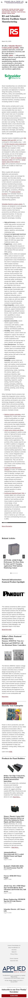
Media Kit (14, 952)
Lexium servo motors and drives (13, 430)
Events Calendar (14, 958)
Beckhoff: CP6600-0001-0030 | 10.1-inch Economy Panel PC (14, 867)
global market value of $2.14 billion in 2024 (13, 161)
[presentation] (14, 549)
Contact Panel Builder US (14, 945)
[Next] (23, 556)
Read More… (16, 797)
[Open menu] (26, 2)
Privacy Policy (14, 954)
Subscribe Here (14, 960)
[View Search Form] (1, 2)
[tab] (10, 573)
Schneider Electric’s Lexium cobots (12, 204)
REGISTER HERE (6, 629)
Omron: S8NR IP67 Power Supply (12, 877)
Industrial (13, 12)
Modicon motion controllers (12, 414)
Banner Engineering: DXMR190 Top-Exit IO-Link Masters (14, 900)
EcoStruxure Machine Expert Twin (14, 493)
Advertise (14, 949)
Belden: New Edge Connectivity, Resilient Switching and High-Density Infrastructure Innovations (14, 778)
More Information (7, 526)
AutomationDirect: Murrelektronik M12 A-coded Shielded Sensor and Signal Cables (14, 855)
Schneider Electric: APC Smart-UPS (14, 910)
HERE (10, 751)
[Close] (27, 989)
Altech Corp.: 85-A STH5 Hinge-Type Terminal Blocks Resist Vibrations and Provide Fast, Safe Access (15, 888)
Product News (11, 13)
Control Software (14, 9)
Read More (5, 696)
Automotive (5, 9)
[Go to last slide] (4, 556)
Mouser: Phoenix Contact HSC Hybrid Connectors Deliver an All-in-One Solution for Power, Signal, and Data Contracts (14, 819)
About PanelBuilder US (14, 947)
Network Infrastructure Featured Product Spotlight (13, 580)
